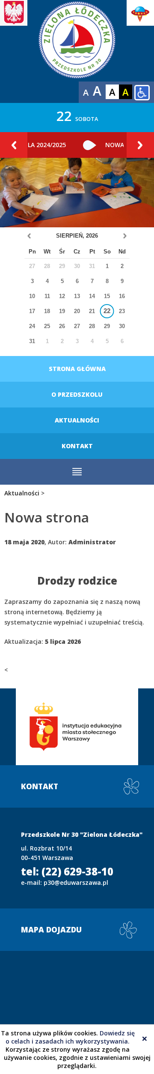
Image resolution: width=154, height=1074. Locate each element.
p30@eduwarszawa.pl (76, 882)
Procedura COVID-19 (46, 145)
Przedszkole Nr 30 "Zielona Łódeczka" (77, 51)
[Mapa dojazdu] (77, 1012)
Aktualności (77, 420)
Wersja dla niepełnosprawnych (142, 92)
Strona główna (77, 369)
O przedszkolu (77, 394)
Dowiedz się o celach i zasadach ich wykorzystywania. (70, 1037)
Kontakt (77, 446)
